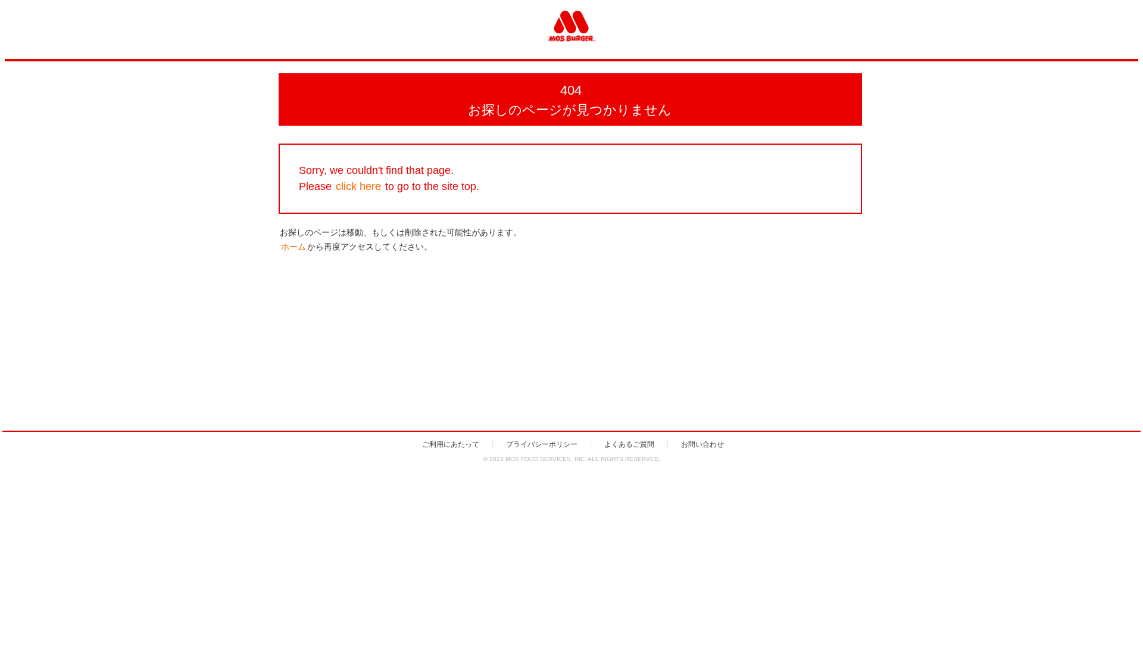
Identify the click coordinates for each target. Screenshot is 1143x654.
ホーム (293, 246)
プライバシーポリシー (541, 444)
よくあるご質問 (629, 444)
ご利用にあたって (450, 444)
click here (358, 186)
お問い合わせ (702, 444)
